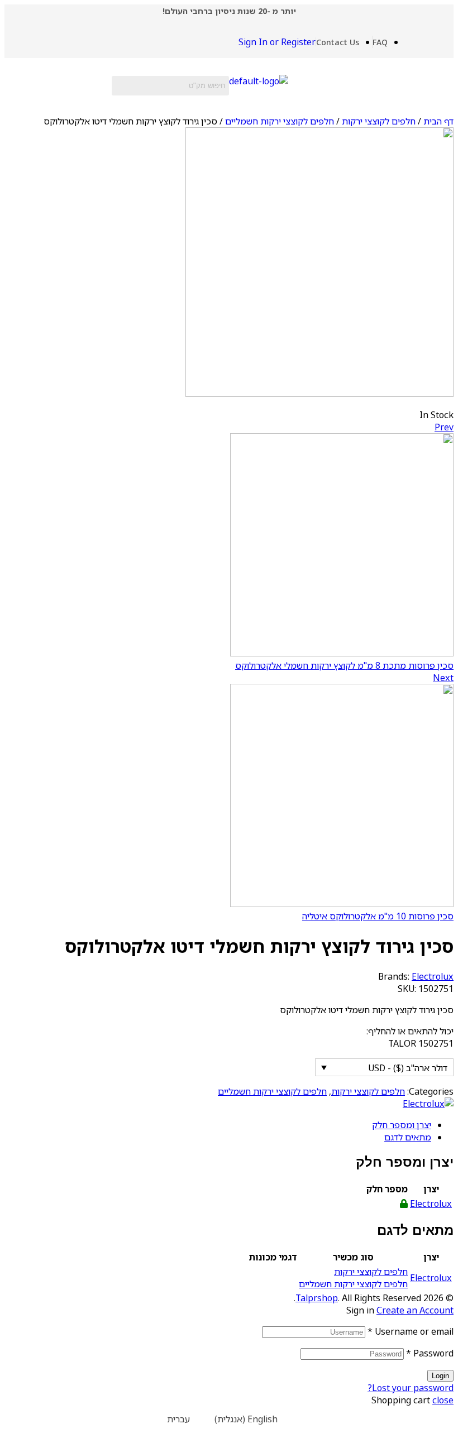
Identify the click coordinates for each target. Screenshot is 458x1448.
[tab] (217, 1125)
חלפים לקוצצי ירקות (379, 121)
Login (440, 1376)
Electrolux (433, 976)
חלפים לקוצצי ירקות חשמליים (279, 121)
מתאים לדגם (407, 1137)
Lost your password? (411, 1388)
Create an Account (415, 1310)
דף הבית (438, 121)
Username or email (411, 1331)
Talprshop (316, 1298)
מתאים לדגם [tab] (415, 1230)
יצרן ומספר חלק (401, 1125)
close (443, 1400)
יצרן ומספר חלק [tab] (405, 1161)
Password (430, 1353)
